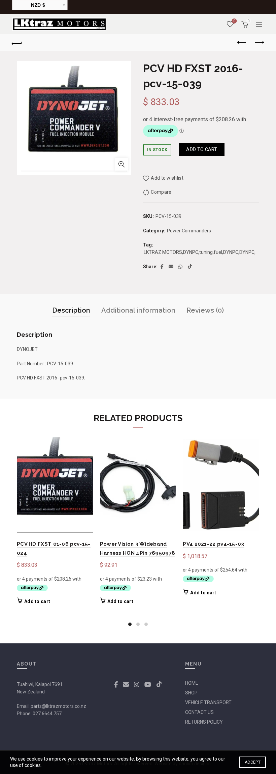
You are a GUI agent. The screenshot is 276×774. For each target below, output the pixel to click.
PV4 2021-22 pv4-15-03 (213, 544)
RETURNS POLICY (204, 722)
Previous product (242, 42)
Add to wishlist (167, 178)
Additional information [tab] (138, 310)
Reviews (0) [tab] (205, 310)
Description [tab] (71, 310)
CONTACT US (199, 712)
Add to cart (201, 149)
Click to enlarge (121, 164)
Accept (253, 762)
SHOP (191, 692)
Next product (259, 42)
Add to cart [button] (37, 601)
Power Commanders (189, 230)
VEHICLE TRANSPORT (208, 702)
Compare (161, 192)
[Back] (17, 42)
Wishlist (234, 21)
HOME (191, 683)
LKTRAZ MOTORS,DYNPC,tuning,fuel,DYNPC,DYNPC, (199, 252)
